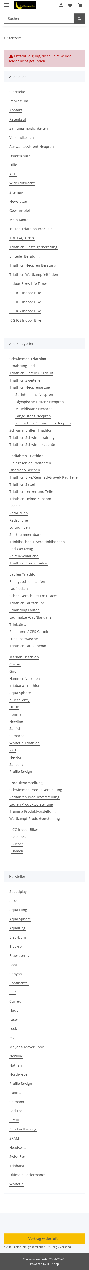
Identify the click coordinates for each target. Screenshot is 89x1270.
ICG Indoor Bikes (25, 829)
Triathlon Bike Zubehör (28, 563)
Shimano (16, 1101)
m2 (12, 1037)
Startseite (17, 91)
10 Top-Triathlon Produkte (31, 228)
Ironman (16, 714)
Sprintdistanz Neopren (34, 394)
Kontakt (15, 110)
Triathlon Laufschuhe (27, 603)
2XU (12, 750)
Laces (14, 1019)
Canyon (15, 973)
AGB (12, 174)
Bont (13, 964)
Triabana (16, 1165)
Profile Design (20, 771)
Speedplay (18, 891)
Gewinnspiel (19, 210)
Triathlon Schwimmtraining (32, 437)
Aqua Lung (18, 909)
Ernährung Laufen (24, 610)
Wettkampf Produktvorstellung (34, 818)
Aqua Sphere (20, 692)
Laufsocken (18, 588)
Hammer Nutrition (24, 678)
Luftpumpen (19, 527)
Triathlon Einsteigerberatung (33, 247)
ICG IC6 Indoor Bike (25, 302)
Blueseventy (19, 955)
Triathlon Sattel (22, 484)
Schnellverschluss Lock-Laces (33, 595)
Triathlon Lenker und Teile (31, 491)
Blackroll (16, 946)
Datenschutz (19, 155)
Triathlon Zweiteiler (25, 380)
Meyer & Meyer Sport (26, 1047)
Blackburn (17, 937)
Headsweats (19, 1147)
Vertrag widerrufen (44, 1238)
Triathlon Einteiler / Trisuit (31, 373)
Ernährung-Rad (22, 365)
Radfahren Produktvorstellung (34, 797)
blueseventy (19, 700)
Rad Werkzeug (21, 548)
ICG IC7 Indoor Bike (25, 311)
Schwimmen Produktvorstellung (35, 789)
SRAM (14, 1138)
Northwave (18, 1074)
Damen (17, 851)
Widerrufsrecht (22, 183)
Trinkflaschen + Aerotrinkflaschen (37, 541)
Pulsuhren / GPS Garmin (29, 631)
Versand (65, 1247)
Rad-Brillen (18, 513)
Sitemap (16, 192)
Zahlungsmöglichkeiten (28, 128)
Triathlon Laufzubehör (27, 646)
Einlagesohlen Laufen (27, 581)
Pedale (15, 506)
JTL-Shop (53, 1264)
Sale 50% (18, 836)
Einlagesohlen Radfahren (30, 463)
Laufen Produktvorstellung (31, 804)
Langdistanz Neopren (33, 416)
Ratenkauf (17, 119)
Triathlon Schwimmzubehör (32, 444)
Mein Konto (18, 219)
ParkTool (16, 1111)
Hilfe (13, 164)
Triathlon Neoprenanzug (29, 387)
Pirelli (14, 1120)
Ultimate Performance (27, 1174)
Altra (13, 900)
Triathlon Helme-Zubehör (30, 498)
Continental (19, 983)
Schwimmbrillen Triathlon (30, 430)
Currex (15, 664)
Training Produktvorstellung (32, 811)
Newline (16, 721)
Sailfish (15, 728)
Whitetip (16, 1184)
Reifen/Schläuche (23, 556)
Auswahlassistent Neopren (31, 146)
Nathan (15, 1065)
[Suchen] (79, 18)
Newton (15, 757)
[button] (61, 5)
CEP (12, 992)
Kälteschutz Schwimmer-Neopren (43, 423)
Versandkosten (21, 137)
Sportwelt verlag (22, 1129)
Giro (12, 671)
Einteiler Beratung (24, 256)
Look (13, 1028)
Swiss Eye (17, 1156)
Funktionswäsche (23, 638)
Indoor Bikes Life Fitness (29, 283)
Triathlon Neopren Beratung (32, 265)
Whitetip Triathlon (24, 743)
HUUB (14, 707)
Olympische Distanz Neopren (39, 401)
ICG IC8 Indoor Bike (25, 320)
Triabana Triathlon (24, 685)
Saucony (16, 764)
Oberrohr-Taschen (24, 470)
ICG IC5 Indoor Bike (25, 292)
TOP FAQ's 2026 (22, 238)
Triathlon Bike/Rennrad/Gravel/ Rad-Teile (43, 477)
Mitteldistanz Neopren (34, 408)
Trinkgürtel (18, 624)
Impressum (18, 101)
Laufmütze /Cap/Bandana (30, 617)
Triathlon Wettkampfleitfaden (33, 274)
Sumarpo (16, 735)
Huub (14, 1010)
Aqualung (17, 928)
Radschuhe (18, 520)
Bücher (17, 844)
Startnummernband (26, 534)
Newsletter (18, 201)
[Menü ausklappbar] (6, 3)
